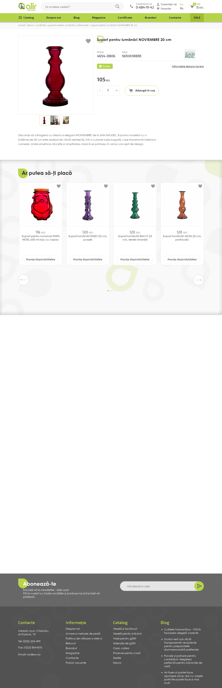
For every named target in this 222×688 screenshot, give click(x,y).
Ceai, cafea (121, 648)
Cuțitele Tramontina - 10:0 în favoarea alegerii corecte (182, 631)
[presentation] (23, 280)
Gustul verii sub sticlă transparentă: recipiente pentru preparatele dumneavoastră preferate (181, 644)
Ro (181, 4)
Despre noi (53, 17)
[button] (108, 290)
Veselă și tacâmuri (125, 629)
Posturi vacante (76, 663)
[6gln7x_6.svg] (190, 54)
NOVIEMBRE (132, 56)
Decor (117, 663)
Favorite (166, 8)
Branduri (150, 17)
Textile (117, 658)
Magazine (98, 17)
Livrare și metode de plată (83, 634)
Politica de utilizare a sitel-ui (84, 638)
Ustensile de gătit (124, 643)
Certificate (125, 17)
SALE (197, 17)
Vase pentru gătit (124, 638)
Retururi (71, 643)
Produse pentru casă (126, 653)
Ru (181, 8)
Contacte (175, 17)
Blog (77, 17)
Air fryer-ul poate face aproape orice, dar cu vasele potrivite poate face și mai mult (183, 677)
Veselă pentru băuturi (127, 634)
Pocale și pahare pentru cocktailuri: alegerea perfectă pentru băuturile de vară (183, 661)
